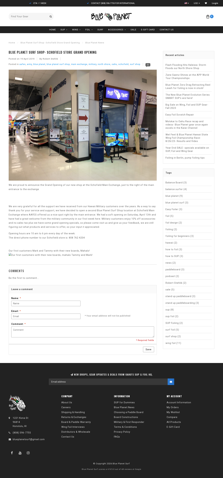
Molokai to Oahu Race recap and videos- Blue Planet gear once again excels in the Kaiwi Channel (187, 124)
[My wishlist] (206, 3)
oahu (114, 64)
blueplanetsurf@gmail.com (29, 439)
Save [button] (148, 349)
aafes (22, 64)
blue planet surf (177, 202)
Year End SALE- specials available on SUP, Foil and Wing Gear (187, 149)
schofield (123, 64)
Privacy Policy (122, 432)
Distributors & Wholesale (75, 432)
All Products (174, 422)
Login (215, 3)
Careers (66, 407)
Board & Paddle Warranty (76, 422)
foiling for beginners (180, 236)
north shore (104, 64)
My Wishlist (173, 412)
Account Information (179, 402)
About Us (66, 402)
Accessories (115, 29)
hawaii (171, 242)
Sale (133, 29)
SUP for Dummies (124, 402)
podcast (172, 276)
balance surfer (176, 189)
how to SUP (174, 256)
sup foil (172, 316)
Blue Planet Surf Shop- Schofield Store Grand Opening (53, 52)
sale (170, 289)
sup (170, 309)
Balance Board (176, 182)
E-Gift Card (148, 29)
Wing (75, 29)
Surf (100, 29)
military (92, 64)
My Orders (173, 407)
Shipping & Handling (73, 412)
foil (170, 216)
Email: (16, 311)
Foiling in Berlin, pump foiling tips (185, 157)
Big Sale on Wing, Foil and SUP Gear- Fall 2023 (187, 106)
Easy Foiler (174, 209)
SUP (63, 29)
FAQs (117, 436)
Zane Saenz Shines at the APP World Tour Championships (187, 76)
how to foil (174, 249)
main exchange (79, 64)
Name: (16, 298)
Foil (87, 29)
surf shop (135, 64)
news (171, 263)
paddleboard (175, 269)
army (29, 64)
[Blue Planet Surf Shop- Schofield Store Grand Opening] (83, 126)
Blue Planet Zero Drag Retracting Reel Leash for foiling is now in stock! (188, 86)
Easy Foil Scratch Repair (180, 114)
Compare (172, 417)
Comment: (18, 324)
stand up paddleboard (180, 296)
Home (52, 29)
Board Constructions (126, 417)
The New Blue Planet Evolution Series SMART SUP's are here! (188, 96)
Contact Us (167, 29)
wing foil (173, 343)
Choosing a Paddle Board (128, 412)
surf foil (172, 329)
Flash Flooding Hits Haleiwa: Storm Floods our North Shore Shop (186, 66)
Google (138, 469)
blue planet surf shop (58, 64)
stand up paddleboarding (182, 303)
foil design (174, 222)
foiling (171, 229)
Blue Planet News (124, 407)
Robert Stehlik (176, 283)
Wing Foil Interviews (73, 427)
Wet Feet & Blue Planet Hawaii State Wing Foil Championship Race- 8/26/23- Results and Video (187, 137)
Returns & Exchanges (73, 417)
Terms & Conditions (125, 427)
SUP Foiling (174, 323)
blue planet (39, 64)
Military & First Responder (129, 422)
